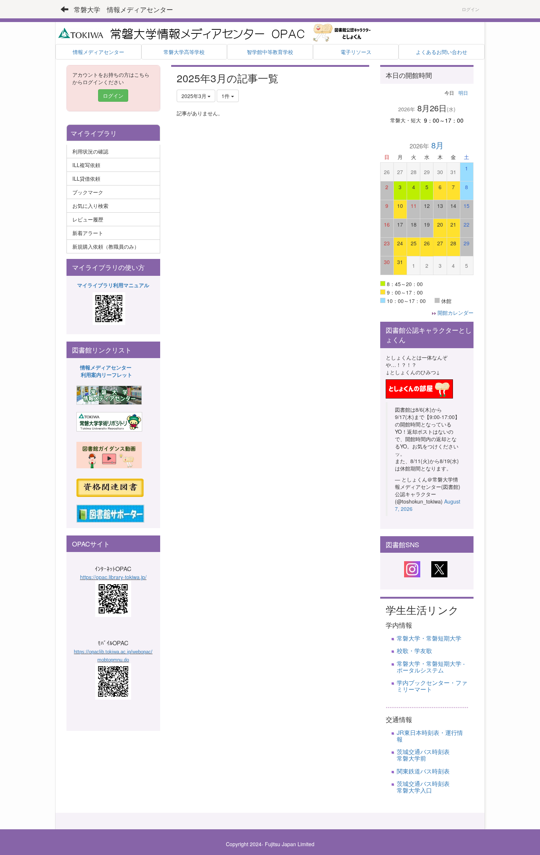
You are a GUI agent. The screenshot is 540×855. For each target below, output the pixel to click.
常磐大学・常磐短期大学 (429, 638)
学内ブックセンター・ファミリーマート (432, 685)
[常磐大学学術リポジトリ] (109, 421)
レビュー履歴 (87, 219)
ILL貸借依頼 (86, 178)
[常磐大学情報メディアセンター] (109, 394)
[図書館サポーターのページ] (110, 512)
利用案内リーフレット (106, 374)
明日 (463, 92)
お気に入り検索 (90, 205)
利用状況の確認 (90, 151)
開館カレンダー (456, 312)
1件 (226, 96)
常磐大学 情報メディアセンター (123, 9)
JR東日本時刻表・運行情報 (430, 735)
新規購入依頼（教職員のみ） (105, 246)
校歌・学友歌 (414, 650)
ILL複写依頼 (86, 165)
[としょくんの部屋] (419, 388)
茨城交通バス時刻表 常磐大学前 (438, 754)
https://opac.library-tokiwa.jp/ (113, 577)
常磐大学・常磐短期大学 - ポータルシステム (431, 666)
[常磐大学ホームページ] (80, 32)
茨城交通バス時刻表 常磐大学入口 (432, 786)
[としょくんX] (439, 568)
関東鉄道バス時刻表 (423, 771)
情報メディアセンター (106, 367)
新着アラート (87, 233)
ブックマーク (87, 192)
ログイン (470, 9)
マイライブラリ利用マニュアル (113, 285)
